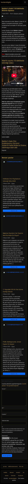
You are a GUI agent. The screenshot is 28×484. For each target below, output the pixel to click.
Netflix (5, 472)
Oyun (13, 183)
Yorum (4, 389)
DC (23, 472)
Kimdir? (18, 472)
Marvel (12, 472)
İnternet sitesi (5, 420)
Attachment (5, 435)
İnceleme (20, 475)
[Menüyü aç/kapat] (25, 2)
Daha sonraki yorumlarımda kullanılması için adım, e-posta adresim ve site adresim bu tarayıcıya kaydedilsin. (13, 430)
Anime (6, 475)
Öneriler (13, 475)
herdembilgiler (6, 2)
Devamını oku (14, 210)
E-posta (4, 414)
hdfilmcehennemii (13, 466)
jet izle (5, 466)
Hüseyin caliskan (18, 13)
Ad (3, 408)
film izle (21, 466)
